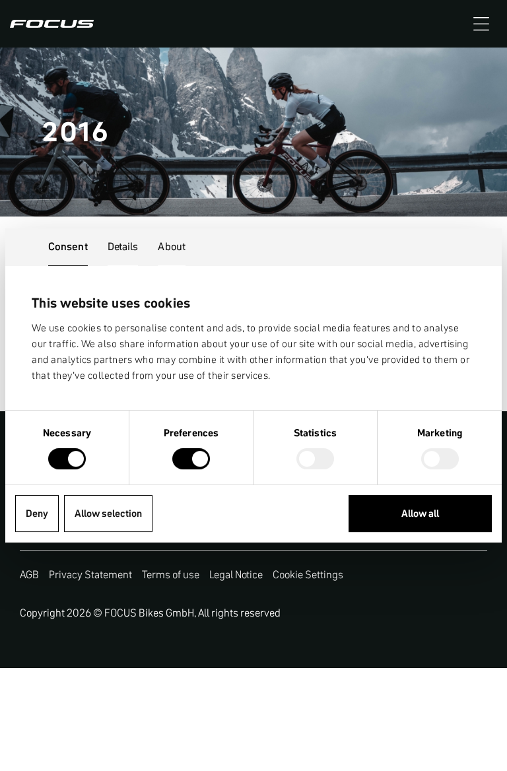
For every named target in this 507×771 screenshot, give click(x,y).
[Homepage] (52, 24)
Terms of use (170, 574)
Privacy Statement (90, 574)
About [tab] (172, 246)
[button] (481, 24)
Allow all (420, 513)
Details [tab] (123, 246)
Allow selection (108, 513)
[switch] (191, 460)
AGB (29, 574)
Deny (37, 513)
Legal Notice (236, 574)
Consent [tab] (68, 246)
